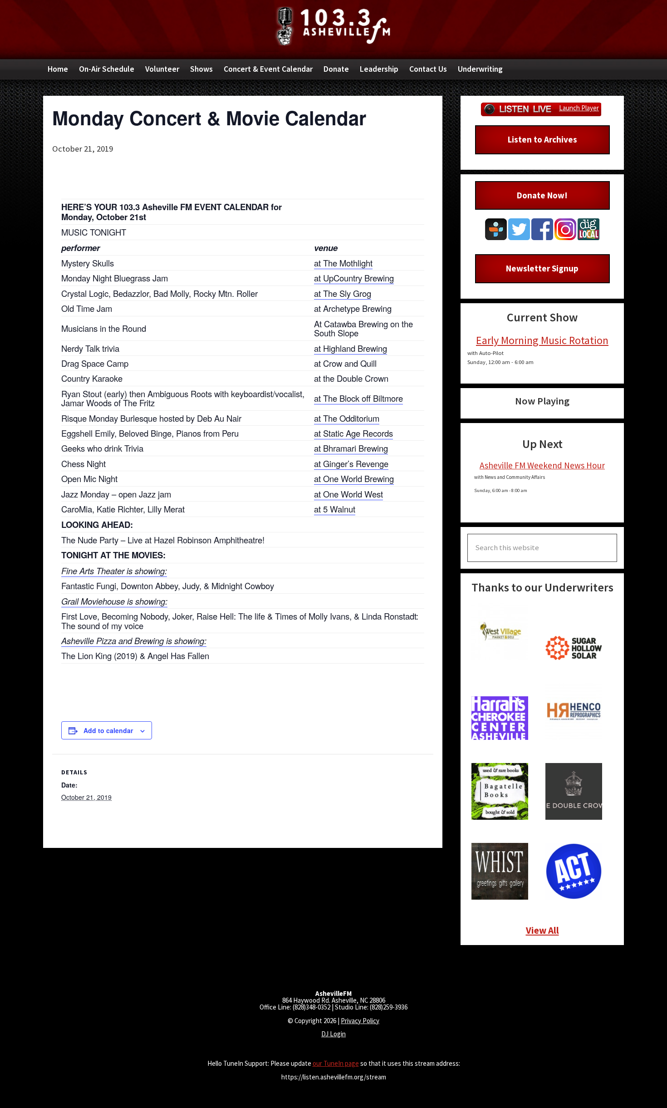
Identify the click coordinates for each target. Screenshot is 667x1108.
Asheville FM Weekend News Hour (542, 465)
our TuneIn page (336, 1063)
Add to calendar (108, 730)
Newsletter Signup (542, 268)
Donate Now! (542, 195)
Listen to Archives (542, 139)
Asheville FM (333, 26)
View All (542, 930)
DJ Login (333, 1033)
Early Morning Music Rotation (542, 340)
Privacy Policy (360, 1020)
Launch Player (579, 107)
